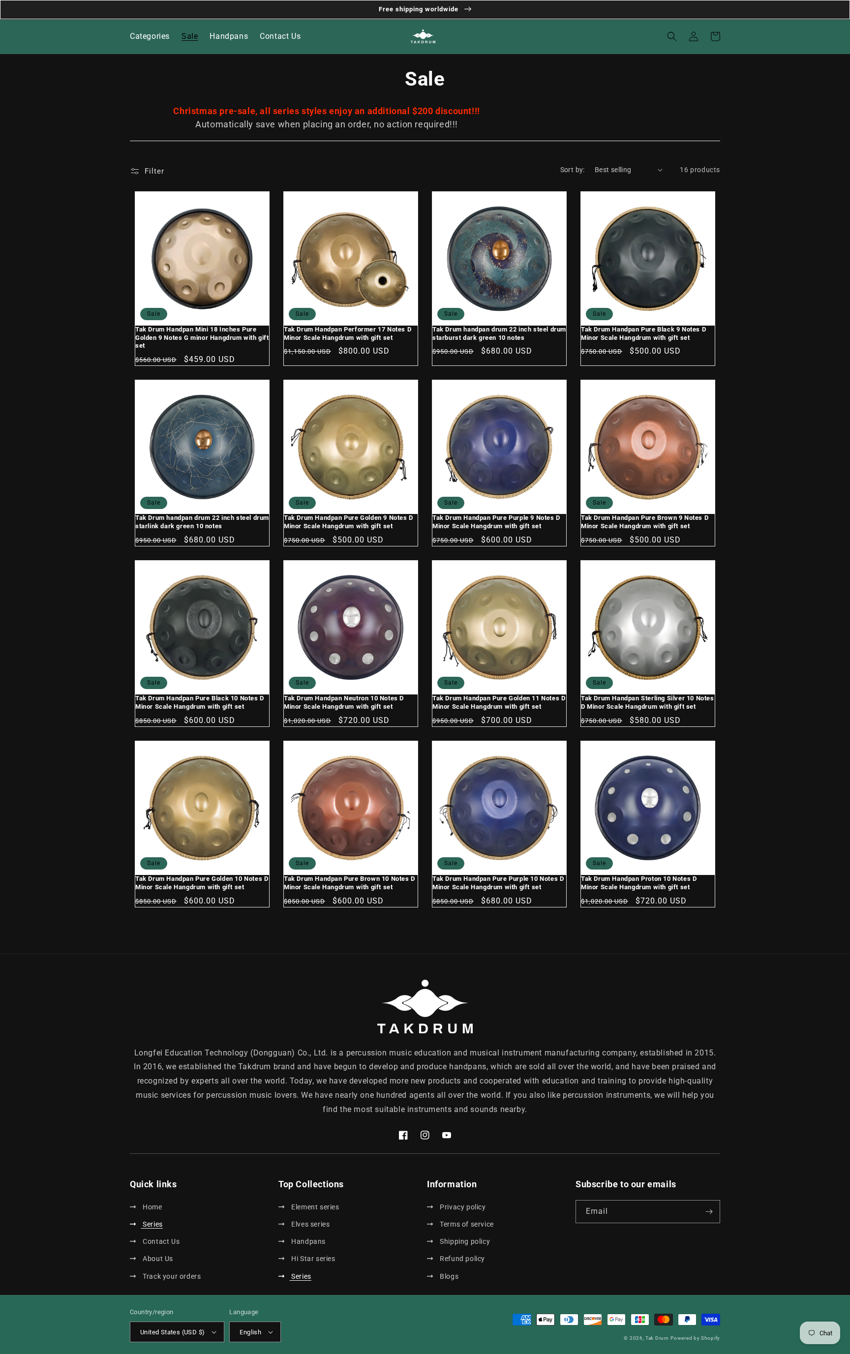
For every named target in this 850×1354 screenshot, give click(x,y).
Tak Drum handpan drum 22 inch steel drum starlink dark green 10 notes (202, 522)
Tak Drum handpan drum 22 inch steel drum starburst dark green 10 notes (499, 333)
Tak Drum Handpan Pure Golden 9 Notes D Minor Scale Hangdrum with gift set (348, 522)
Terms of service (466, 1224)
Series (152, 1224)
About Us (157, 1259)
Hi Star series (312, 1259)
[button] (672, 36)
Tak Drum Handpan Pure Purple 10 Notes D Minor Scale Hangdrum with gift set (498, 883)
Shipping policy (464, 1241)
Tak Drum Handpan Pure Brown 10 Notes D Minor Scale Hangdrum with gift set (349, 883)
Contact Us (160, 1241)
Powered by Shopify (695, 1338)
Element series (314, 1207)
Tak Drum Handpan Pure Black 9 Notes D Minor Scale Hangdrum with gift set (643, 333)
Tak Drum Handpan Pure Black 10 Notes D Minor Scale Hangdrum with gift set (199, 702)
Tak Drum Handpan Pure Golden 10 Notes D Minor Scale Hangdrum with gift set (201, 883)
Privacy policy (462, 1207)
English (250, 1332)
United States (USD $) (172, 1332)
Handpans (308, 1241)
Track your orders (171, 1276)
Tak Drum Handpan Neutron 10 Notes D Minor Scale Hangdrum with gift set (344, 702)
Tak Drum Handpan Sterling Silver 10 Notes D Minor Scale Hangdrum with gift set (647, 702)
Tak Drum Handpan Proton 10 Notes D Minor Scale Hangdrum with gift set (639, 883)
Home (151, 1207)
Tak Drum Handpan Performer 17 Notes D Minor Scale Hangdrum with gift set (347, 333)
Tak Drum (657, 1338)
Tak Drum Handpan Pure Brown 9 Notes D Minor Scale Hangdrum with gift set (644, 522)
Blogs (448, 1276)
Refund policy (461, 1259)
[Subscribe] (709, 1211)
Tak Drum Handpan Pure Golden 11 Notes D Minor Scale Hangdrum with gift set (498, 702)
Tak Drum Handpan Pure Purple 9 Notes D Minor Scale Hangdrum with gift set (496, 522)
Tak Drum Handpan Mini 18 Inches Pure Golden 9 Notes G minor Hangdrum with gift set (202, 338)
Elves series (310, 1224)
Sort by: (572, 170)
